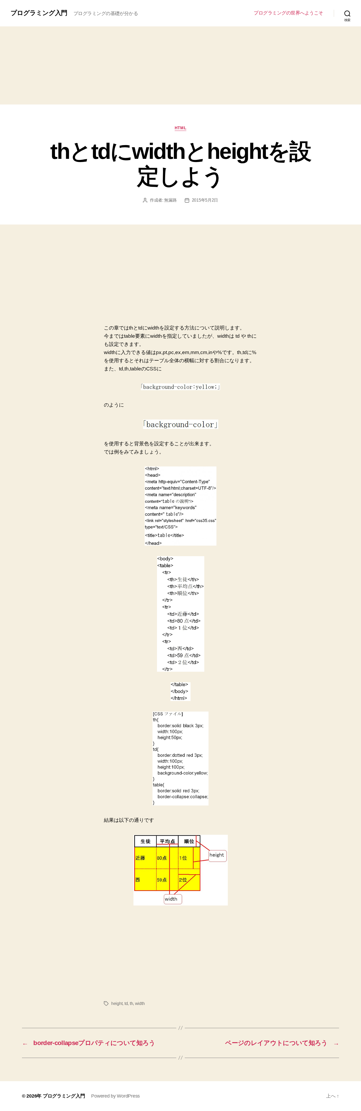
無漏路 (170, 200)
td (126, 1003)
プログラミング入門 (39, 13)
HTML (180, 128)
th (131, 1003)
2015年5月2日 (205, 200)
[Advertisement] (180, 65)
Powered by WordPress (115, 1096)
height (116, 1003)
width (140, 1003)
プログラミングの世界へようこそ (288, 13)
